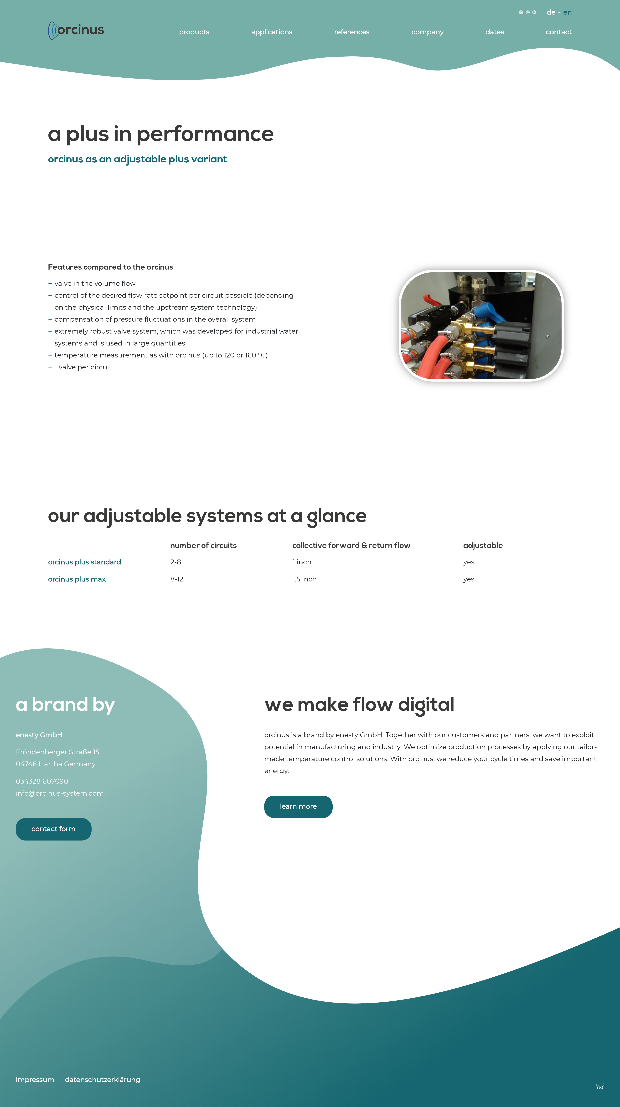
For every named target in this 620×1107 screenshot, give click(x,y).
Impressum (35, 1079)
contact (559, 32)
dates (495, 32)
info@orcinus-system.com (60, 793)
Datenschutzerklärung (102, 1079)
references (352, 32)
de (551, 12)
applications (271, 32)
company (428, 32)
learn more (298, 806)
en (567, 12)
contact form (53, 829)
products (194, 32)
